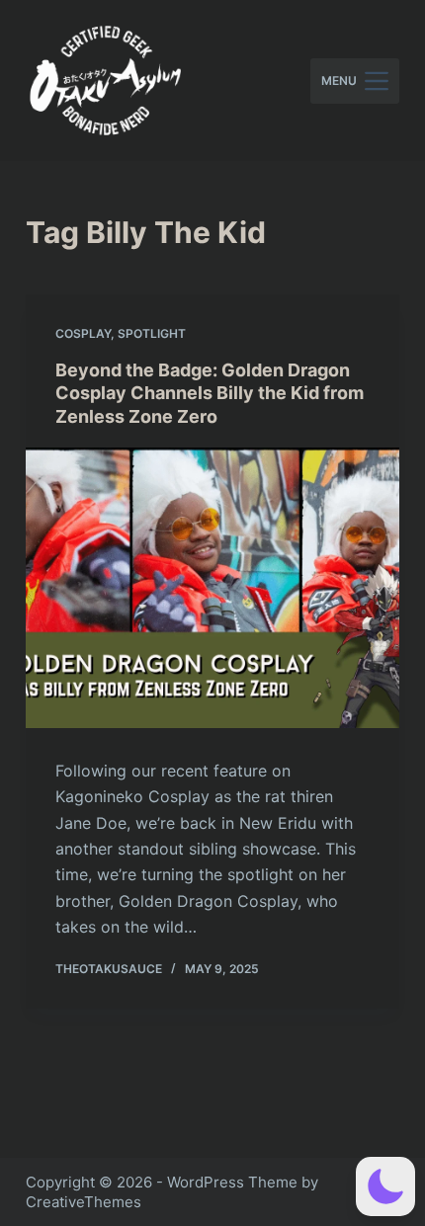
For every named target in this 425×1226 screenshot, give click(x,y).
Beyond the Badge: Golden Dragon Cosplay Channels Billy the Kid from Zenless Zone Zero (209, 393)
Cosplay (83, 333)
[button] (385, 1186)
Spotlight (152, 333)
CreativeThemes (83, 1201)
